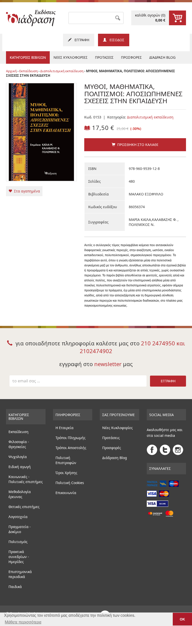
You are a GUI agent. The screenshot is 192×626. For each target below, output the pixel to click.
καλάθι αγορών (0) (150, 17)
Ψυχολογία (17, 456)
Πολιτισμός (18, 541)
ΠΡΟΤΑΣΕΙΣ (104, 57)
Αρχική (11, 71)
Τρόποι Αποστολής (71, 447)
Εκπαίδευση (28, 71)
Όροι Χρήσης (66, 472)
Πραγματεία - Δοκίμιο (19, 529)
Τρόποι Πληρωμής (71, 437)
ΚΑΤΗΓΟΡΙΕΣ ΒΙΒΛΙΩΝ (28, 57)
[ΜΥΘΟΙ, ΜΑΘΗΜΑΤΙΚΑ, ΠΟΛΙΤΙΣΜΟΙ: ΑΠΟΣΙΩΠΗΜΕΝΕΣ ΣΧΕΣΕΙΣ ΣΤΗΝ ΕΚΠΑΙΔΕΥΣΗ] (41, 131)
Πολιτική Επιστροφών (66, 460)
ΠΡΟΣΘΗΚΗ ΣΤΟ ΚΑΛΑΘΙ (136, 144)
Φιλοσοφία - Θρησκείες (18, 444)
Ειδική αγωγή (19, 466)
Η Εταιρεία (65, 427)
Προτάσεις (111, 437)
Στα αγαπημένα (26, 191)
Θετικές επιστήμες (24, 506)
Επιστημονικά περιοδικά (20, 574)
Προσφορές (111, 447)
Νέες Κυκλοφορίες (117, 427)
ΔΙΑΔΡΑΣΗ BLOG (162, 57)
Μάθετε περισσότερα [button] (23, 622)
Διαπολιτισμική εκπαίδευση (62, 71)
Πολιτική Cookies (70, 482)
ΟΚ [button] (182, 619)
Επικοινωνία (66, 492)
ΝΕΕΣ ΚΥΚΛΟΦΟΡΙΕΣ (71, 57)
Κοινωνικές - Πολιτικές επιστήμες (25, 479)
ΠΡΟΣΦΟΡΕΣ (131, 57)
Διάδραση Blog (114, 457)
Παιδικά (15, 586)
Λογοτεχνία (18, 516)
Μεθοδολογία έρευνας (19, 494)
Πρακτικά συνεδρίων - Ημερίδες (18, 556)
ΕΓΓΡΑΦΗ (80, 39)
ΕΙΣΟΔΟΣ (115, 39)
